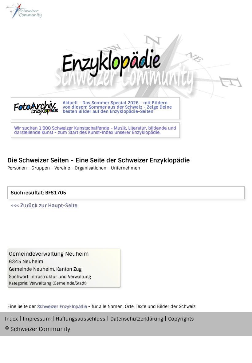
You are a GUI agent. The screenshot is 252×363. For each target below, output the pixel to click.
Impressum (37, 319)
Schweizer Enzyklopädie (62, 306)
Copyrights (181, 319)
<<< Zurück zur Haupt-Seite (43, 205)
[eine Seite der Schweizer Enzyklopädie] (23, 11)
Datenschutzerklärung (136, 319)
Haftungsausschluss (80, 319)
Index (11, 319)
